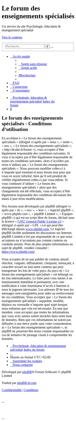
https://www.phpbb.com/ (18, 251)
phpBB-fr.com (26, 383)
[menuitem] (33, 64)
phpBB (27, 372)
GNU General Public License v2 (39, 221)
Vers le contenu (12, 37)
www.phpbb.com (37, 229)
